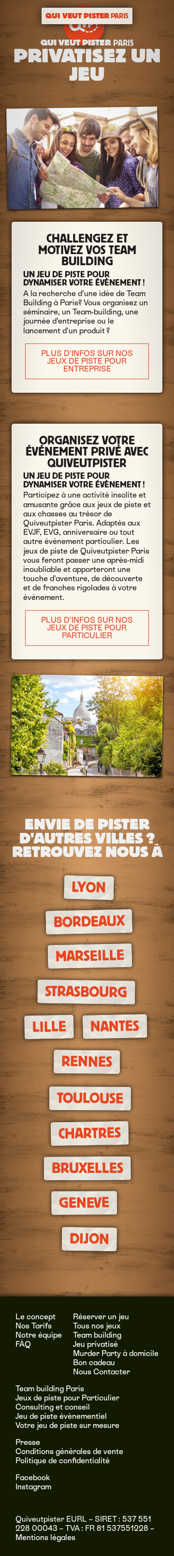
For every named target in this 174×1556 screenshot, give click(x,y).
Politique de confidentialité (62, 1460)
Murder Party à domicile (116, 1353)
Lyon (89, 888)
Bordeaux (89, 921)
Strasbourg (86, 992)
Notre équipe (38, 1335)
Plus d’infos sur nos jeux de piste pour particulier (87, 627)
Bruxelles (87, 1168)
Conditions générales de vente (69, 1451)
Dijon (90, 1239)
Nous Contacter (101, 1371)
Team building (97, 1335)
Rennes (86, 1062)
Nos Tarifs (33, 1325)
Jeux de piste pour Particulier (67, 1397)
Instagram (33, 1486)
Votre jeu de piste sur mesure (67, 1425)
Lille (49, 1027)
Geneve (84, 1203)
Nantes (114, 1026)
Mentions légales (45, 1537)
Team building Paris (49, 1388)
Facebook (32, 1477)
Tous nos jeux (96, 1325)
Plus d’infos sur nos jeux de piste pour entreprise (87, 361)
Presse (27, 1442)
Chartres (89, 1133)
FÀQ (23, 1344)
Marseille (90, 955)
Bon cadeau (94, 1362)
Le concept (35, 1316)
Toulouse (90, 1098)
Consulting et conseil (52, 1407)
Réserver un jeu (101, 1316)
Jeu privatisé (95, 1344)
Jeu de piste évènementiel (61, 1416)
